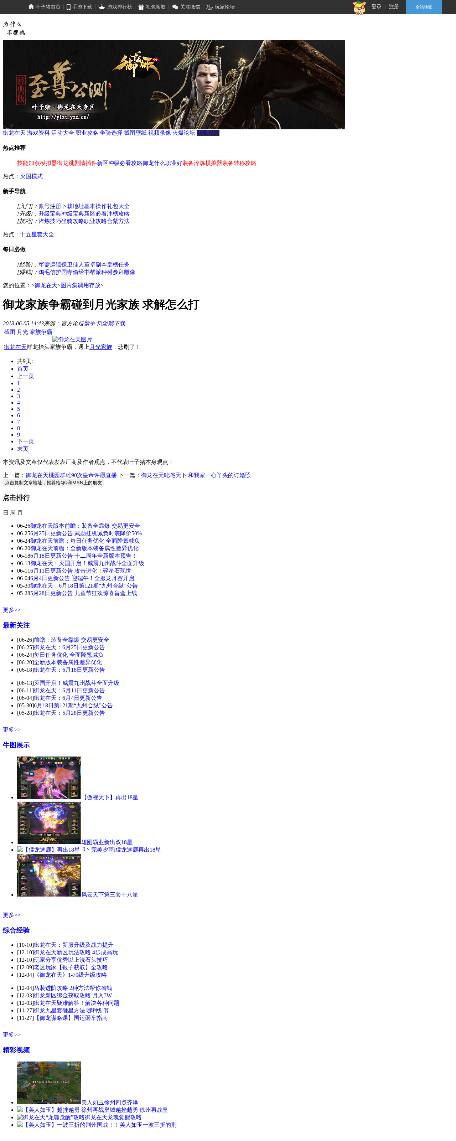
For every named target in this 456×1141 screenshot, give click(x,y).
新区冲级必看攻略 (119, 163)
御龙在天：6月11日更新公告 (69, 690)
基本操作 (95, 206)
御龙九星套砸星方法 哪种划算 (71, 1010)
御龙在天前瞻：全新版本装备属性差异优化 (84, 548)
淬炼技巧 (49, 221)
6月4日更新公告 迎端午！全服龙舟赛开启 (82, 578)
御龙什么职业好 (162, 163)
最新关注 (16, 625)
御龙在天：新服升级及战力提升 (74, 945)
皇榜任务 (118, 265)
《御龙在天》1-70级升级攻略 (70, 975)
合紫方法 (118, 221)
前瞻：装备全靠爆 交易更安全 (71, 640)
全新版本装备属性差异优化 (68, 662)
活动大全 (62, 133)
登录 (377, 6)
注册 (394, 6)
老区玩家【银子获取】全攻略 (71, 967)
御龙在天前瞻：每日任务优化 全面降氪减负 (85, 541)
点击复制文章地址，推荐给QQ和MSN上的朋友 (53, 482)
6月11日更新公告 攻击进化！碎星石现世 (80, 571)
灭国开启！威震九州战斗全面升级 (76, 683)
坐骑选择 (111, 133)
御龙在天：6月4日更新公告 (68, 698)
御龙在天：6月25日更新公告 (69, 647)
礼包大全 (118, 206)
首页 (22, 369)
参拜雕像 (124, 272)
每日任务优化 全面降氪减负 (69, 655)
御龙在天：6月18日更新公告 (69, 670)
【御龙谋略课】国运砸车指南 (71, 1018)
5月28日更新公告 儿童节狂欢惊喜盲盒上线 (83, 593)
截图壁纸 (135, 133)
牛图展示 (16, 745)
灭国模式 (31, 176)
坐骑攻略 (72, 221)
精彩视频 (16, 1050)
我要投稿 (208, 133)
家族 (106, 347)
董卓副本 (95, 265)
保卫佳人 (72, 265)
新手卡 (92, 323)
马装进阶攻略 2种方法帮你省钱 (73, 988)
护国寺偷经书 (73, 272)
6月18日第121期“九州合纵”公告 (73, 705)
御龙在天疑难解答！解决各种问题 (76, 1003)
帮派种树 (101, 272)
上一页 (25, 376)
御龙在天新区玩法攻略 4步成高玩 (76, 952)
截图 (9, 332)
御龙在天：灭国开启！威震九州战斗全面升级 (87, 563)
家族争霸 (41, 332)
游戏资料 (38, 133)
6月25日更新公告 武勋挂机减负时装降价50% (86, 533)
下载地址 (72, 206)
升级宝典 (49, 214)
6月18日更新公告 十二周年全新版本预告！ (83, 556)
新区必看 (95, 214)
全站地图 (423, 7)
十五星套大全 (37, 234)
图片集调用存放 (80, 285)
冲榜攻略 (118, 214)
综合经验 (16, 930)
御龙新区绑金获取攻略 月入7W (73, 995)
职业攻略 (87, 133)
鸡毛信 (47, 272)
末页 (22, 449)
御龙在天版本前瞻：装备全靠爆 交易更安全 (85, 526)
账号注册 (49, 206)
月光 (22, 332)
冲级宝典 (72, 214)
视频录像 (159, 133)
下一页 (25, 441)
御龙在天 (14, 133)
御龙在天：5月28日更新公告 (69, 713)
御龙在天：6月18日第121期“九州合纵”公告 (84, 586)
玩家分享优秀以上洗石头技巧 (71, 960)
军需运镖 (49, 265)
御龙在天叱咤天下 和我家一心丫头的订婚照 (196, 475)
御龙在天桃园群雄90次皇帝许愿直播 (71, 475)
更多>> (12, 610)
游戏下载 (113, 323)
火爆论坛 (183, 133)
